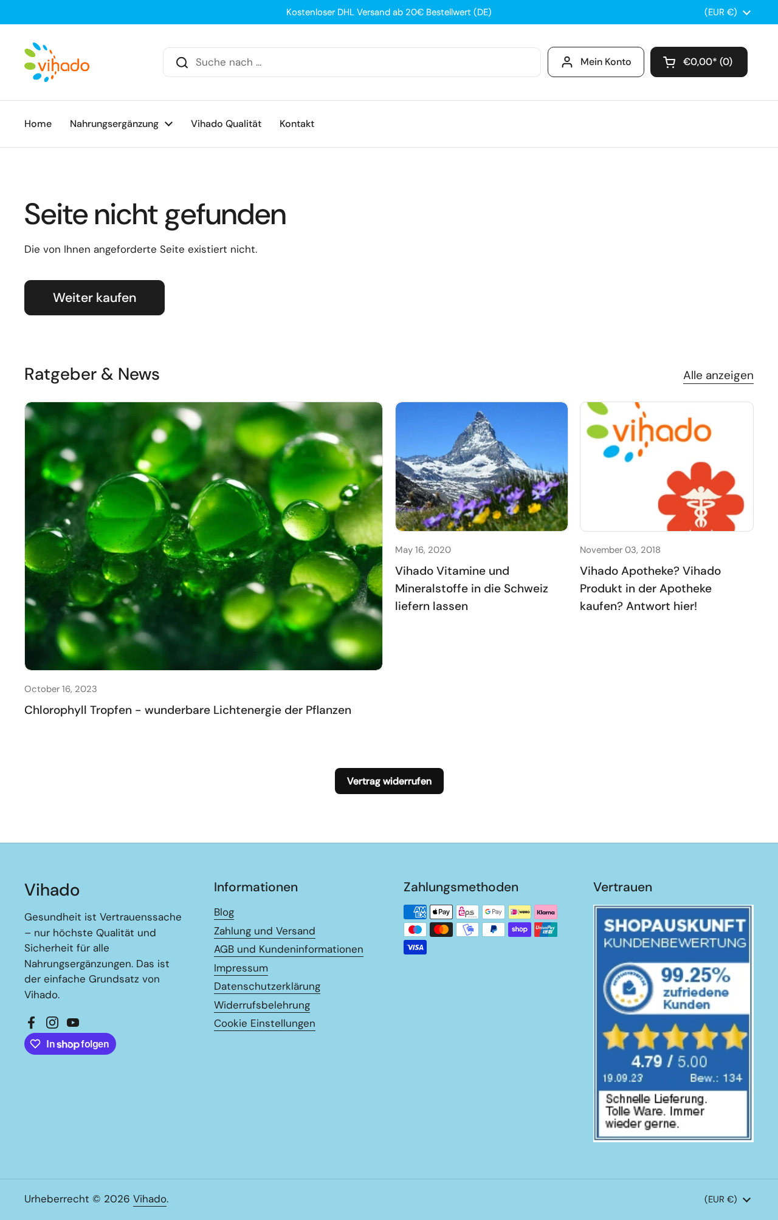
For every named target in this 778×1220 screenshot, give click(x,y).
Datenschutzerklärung (267, 986)
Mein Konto (606, 61)
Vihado (150, 1198)
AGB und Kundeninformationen (288, 949)
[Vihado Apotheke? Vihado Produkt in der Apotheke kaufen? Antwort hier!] (667, 467)
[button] (699, 62)
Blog (224, 912)
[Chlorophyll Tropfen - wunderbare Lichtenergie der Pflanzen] (203, 536)
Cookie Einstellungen (264, 1023)
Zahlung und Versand (264, 930)
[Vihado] (56, 62)
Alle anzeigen (718, 375)
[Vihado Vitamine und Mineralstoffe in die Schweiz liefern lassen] (482, 467)
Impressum (241, 968)
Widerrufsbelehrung (262, 1005)
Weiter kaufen (94, 297)
